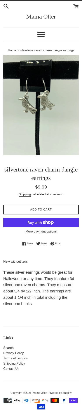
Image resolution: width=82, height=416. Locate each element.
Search (8, 348)
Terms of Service (15, 358)
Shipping (25, 194)
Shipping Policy (14, 363)
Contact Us (11, 368)
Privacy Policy (13, 353)
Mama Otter (41, 16)
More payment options (41, 231)
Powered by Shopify (60, 392)
